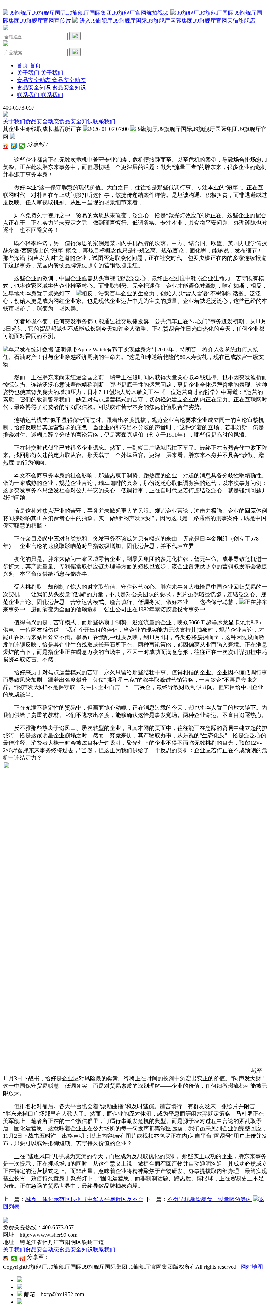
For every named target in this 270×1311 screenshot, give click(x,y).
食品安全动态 (42, 121)
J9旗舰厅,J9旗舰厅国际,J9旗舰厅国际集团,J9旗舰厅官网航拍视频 (89, 13)
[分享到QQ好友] (6, 1258)
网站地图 (251, 1267)
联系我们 (104, 121)
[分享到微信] (22, 146)
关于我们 (14, 121)
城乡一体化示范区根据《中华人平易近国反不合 (84, 1199)
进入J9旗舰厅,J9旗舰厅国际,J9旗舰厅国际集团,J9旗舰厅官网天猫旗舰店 (166, 21)
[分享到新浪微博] (6, 146)
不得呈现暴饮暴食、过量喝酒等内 (209, 1199)
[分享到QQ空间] (14, 146)
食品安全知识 (76, 121)
